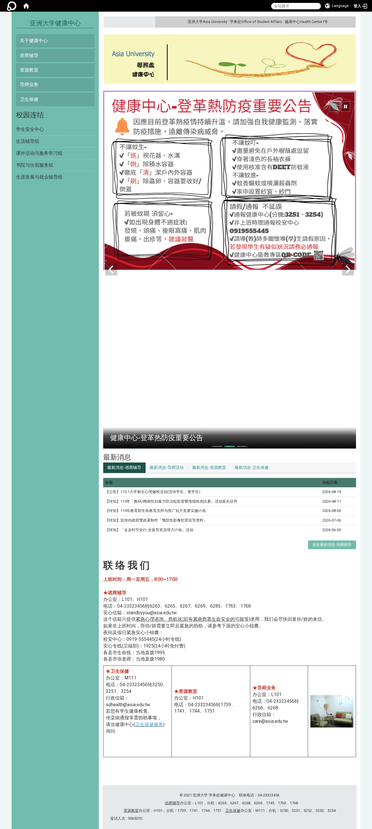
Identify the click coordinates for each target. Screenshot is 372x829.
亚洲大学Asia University (207, 21)
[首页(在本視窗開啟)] (26, 6)
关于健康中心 (34, 40)
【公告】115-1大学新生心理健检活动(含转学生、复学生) (152, 492)
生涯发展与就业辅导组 (39, 177)
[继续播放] (335, 107)
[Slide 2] (230, 446)
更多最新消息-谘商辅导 (331, 544)
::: (350, 21)
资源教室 (29, 70)
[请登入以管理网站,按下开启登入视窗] (11, 6)
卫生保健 (29, 99)
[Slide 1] (217, 446)
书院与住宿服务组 (34, 165)
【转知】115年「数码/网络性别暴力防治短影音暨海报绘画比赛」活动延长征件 (171, 501)
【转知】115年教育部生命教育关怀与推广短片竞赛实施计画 (155, 510)
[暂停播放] (345, 107)
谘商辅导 (29, 55)
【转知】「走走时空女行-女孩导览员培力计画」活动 (149, 530)
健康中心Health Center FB (306, 21)
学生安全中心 (30, 129)
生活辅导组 (27, 141)
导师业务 (29, 84)
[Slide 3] (242, 446)
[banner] (229, 60)
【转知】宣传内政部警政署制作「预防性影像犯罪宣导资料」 (156, 520)
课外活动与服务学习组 (39, 153)
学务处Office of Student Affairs (256, 21)
